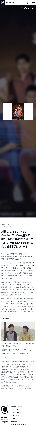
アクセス (14, 418)
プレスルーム (15, 409)
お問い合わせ (15, 415)
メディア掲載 (15, 412)
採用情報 (14, 421)
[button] (33, 2)
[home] (7, 2)
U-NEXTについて (16, 406)
